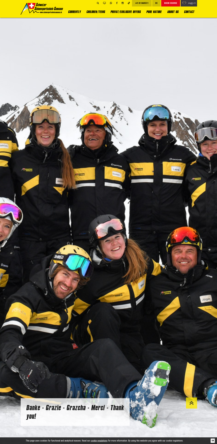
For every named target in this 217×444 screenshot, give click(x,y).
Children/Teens (95, 12)
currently (74, 12)
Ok (213, 440)
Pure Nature (153, 12)
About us (172, 12)
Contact (189, 12)
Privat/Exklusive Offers (125, 12)
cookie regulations (99, 440)
